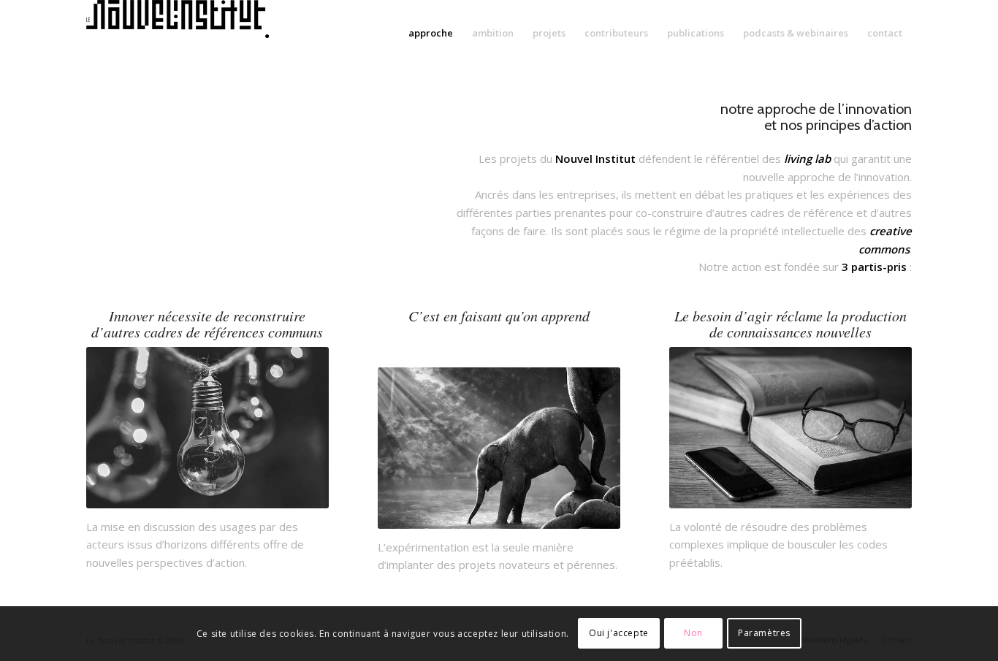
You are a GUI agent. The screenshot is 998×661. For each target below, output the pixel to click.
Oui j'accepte (619, 633)
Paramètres (764, 633)
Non (693, 633)
